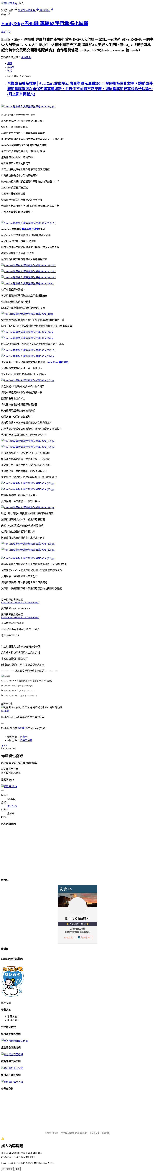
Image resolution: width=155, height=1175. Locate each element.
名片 (9, 70)
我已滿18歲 (7, 1169)
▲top (4, 745)
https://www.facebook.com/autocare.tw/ (20, 602)
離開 (17, 1169)
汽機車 (23, 736)
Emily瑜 (5, 711)
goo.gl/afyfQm (25, 685)
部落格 (11, 67)
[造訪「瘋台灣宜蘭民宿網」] (14, 1040)
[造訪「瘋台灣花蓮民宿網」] (12, 1082)
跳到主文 (6, 32)
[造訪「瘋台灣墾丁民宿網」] (12, 1068)
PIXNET (54, 1133)
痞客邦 (21, 728)
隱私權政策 (94, 1133)
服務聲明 (106, 1133)
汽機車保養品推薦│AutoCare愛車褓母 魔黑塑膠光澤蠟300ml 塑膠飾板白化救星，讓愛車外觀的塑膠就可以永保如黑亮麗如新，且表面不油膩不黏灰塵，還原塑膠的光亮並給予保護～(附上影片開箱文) (80, 89)
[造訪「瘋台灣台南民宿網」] (12, 1054)
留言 (28, 728)
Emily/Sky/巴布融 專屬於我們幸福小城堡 (44, 23)
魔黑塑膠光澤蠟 (30, 229)
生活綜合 (26, 57)
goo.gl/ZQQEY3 (29, 695)
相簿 (9, 63)
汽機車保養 (26, 740)
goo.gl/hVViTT (27, 690)
